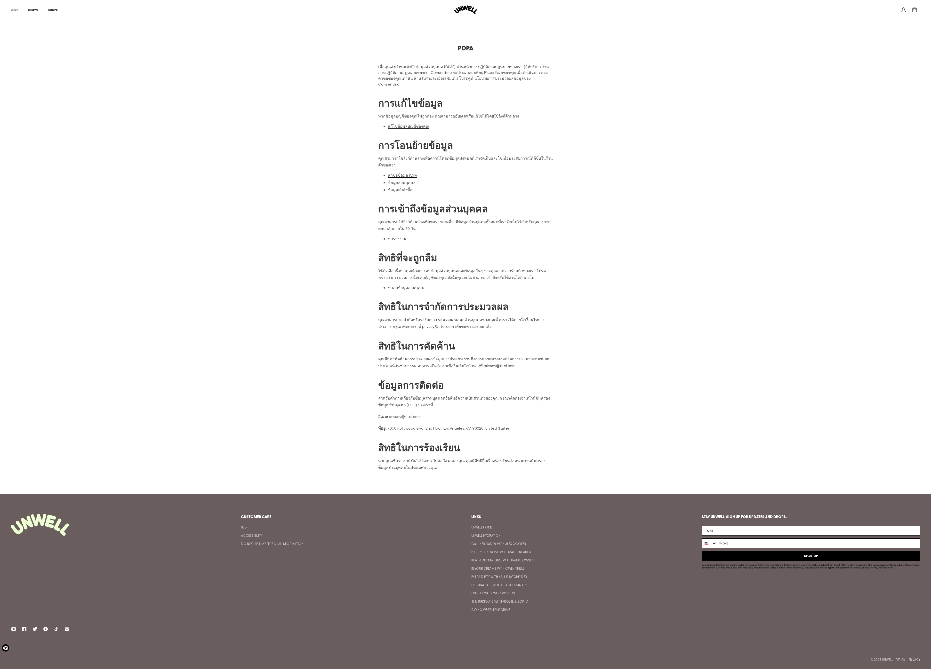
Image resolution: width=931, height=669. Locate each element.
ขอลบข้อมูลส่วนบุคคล (406, 287)
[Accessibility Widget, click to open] (5, 648)
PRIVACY (914, 659)
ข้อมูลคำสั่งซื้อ (400, 190)
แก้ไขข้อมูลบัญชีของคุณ (408, 126)
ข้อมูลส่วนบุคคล (402, 182)
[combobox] (709, 543)
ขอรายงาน (397, 238)
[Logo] (465, 9)
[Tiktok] (56, 629)
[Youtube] (45, 629)
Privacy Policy (878, 567)
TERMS (900, 659)
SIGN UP (811, 555)
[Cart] (918, 10)
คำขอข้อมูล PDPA (402, 175)
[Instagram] (13, 629)
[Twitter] (35, 629)
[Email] (67, 629)
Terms (890, 567)
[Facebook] (24, 629)
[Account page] (906, 10)
